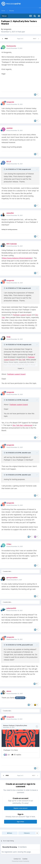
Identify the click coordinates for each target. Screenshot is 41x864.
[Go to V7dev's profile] (3, 545)
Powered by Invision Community (20, 861)
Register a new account (20, 808)
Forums (11, 10)
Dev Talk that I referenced (22, 425)
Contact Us (17, 859)
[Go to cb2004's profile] (3, 129)
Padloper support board (22, 315)
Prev (6, 38)
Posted (14, 48)
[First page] (2, 38)
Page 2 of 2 (20, 38)
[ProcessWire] (10, 4)
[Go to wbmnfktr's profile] (3, 214)
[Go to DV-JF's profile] (3, 163)
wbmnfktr (25, 452)
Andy (23, 400)
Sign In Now (20, 821)
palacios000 (26, 645)
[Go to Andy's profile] (3, 338)
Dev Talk (22, 360)
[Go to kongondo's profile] (3, 103)
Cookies (24, 859)
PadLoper (21, 32)
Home (3, 10)
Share (10, 833)
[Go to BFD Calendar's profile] (3, 245)
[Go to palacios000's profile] (3, 609)
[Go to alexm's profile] (3, 692)
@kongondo (20, 698)
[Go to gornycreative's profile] (3, 579)
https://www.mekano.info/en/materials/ (17, 258)
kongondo (7, 29)
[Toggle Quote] (5, 169)
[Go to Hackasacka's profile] (3, 47)
